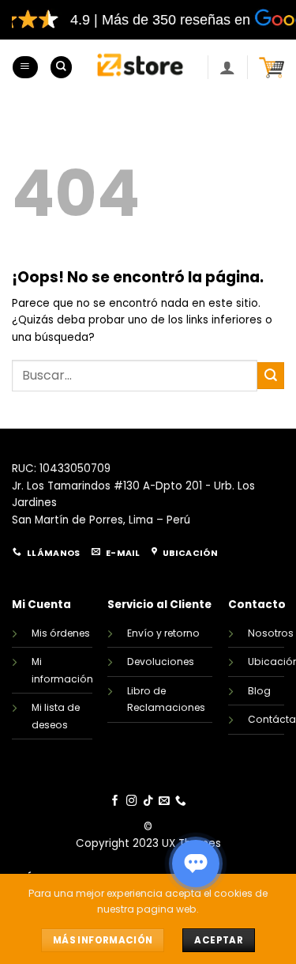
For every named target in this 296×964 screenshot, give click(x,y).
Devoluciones (160, 661)
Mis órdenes (61, 633)
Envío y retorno (163, 633)
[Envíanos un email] (164, 801)
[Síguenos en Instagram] (131, 801)
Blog (259, 690)
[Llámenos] (180, 801)
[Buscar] (61, 67)
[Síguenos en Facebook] (115, 801)
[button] (25, 67)
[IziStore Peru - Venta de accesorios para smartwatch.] (139, 67)
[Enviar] (270, 375)
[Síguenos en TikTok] (148, 801)
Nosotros (271, 633)
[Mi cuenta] (227, 67)
